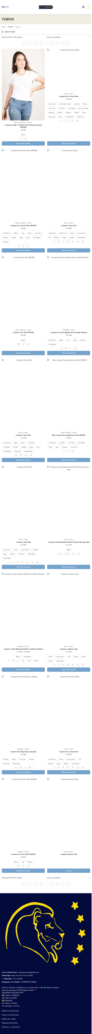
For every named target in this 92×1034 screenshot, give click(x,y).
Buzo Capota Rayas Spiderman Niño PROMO (69, 435)
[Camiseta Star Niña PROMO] (23, 292)
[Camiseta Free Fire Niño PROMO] (23, 814)
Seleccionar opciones (23, 143)
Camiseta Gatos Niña (68, 225)
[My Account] (83, 7)
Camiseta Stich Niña (23, 542)
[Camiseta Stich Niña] (23, 501)
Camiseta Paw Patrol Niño (68, 96)
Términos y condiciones (11, 1027)
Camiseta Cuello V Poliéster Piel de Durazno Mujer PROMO (23, 126)
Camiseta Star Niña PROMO (23, 332)
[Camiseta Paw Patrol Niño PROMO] (23, 185)
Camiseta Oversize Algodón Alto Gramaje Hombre (68, 332)
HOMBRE (66, 330)
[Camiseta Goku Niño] (23, 394)
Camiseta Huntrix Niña (68, 854)
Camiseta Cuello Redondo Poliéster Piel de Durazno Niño (68, 542)
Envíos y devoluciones (10, 1015)
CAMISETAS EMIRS (28, 982)
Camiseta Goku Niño (23, 435)
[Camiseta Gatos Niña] (68, 185)
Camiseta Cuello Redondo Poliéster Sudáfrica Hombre (23, 649)
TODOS (10, 27)
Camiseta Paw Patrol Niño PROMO (23, 225)
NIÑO (66, 94)
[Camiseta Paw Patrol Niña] (68, 711)
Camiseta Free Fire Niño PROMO (23, 854)
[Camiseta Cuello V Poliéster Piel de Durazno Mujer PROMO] (23, 84)
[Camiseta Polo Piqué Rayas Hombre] (23, 711)
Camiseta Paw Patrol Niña (68, 752)
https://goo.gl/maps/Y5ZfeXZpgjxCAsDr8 (17, 990)
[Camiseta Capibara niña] (68, 608)
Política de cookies (9, 1019)
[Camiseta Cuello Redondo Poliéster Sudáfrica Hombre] (23, 608)
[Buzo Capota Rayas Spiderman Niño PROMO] (68, 394)
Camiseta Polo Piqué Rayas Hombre (23, 752)
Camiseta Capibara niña (69, 649)
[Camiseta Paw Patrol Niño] (68, 70)
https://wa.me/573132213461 (22, 975)
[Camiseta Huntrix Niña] (68, 814)
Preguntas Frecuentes (10, 1023)
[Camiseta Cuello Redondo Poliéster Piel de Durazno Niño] (68, 501)
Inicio (4, 27)
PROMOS (23, 122)
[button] (88, 7)
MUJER (17, 122)
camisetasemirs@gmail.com (28, 972)
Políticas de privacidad (10, 1011)
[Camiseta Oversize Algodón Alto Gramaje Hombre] (68, 292)
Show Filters (10, 32)
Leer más (69, 871)
